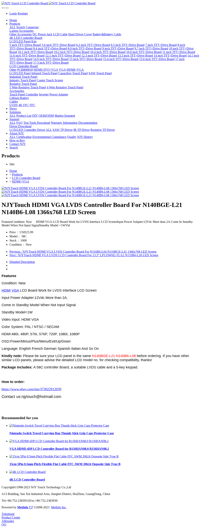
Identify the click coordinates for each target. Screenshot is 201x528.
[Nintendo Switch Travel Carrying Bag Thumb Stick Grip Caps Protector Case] (59, 425)
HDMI (6, 290)
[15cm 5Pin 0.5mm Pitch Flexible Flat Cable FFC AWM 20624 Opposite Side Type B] (64, 456)
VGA (15, 290)
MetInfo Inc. (59, 507)
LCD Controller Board (26, 178)
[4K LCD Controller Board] (27, 472)
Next (83, 255)
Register (23, 13)
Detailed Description (22, 262)
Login (13, 13)
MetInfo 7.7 (25, 507)
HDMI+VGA (20, 181)
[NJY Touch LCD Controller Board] (100, 3)
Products (17, 174)
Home (13, 20)
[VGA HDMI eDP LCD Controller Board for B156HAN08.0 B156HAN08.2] (59, 441)
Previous (82, 251)
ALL (12, 27)
